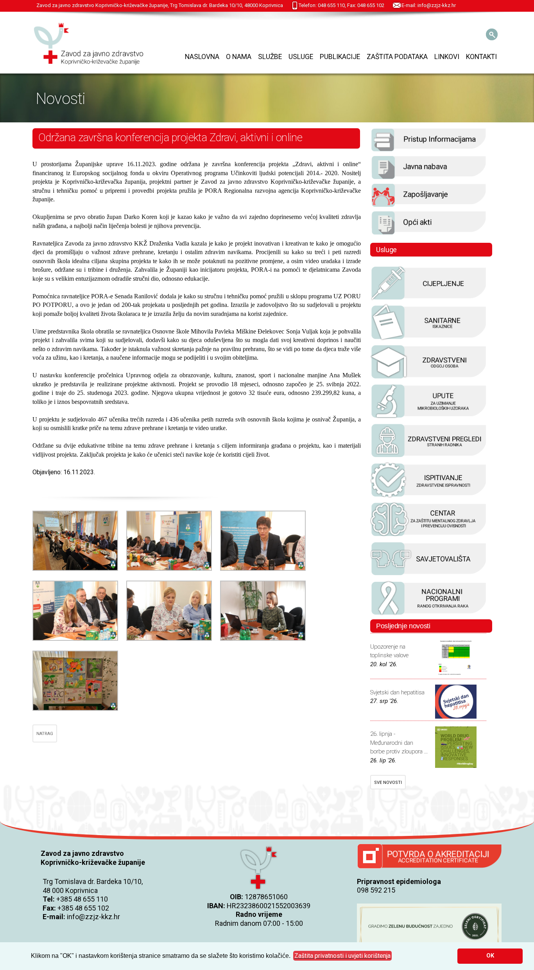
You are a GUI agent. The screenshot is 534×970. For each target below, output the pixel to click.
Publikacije (340, 57)
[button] (342, 956)
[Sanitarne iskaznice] (428, 338)
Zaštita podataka (397, 57)
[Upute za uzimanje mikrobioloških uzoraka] (428, 417)
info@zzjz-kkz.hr (93, 917)
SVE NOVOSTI (388, 782)
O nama (238, 57)
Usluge (301, 57)
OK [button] (490, 955)
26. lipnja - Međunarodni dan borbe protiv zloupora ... (399, 742)
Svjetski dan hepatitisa (397, 692)
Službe (270, 57)
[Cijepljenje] (428, 299)
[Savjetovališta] (428, 575)
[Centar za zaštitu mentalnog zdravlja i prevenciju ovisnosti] (428, 536)
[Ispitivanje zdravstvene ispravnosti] (428, 496)
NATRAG (44, 733)
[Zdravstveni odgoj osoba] (428, 378)
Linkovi (446, 57)
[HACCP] (428, 457)
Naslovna (202, 57)
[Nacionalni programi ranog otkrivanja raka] (428, 614)
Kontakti (481, 57)
